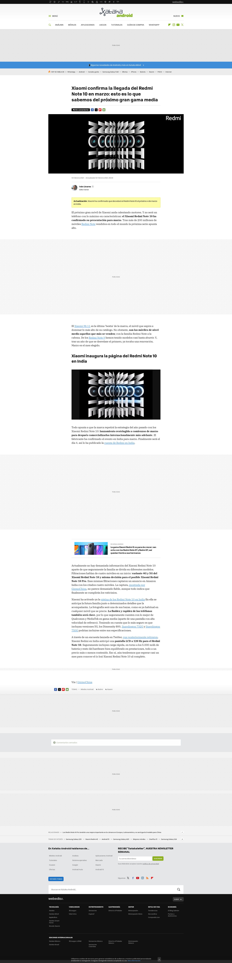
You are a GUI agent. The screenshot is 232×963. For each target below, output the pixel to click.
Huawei (52, 865)
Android (82, 72)
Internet (168, 72)
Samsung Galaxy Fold (110, 72)
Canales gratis (93, 72)
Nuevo (176, 16)
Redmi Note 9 (97, 337)
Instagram (173, 24)
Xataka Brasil (54, 944)
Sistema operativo (79, 860)
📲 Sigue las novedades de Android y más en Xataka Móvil (114, 65)
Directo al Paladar (115, 910)
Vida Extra (72, 914)
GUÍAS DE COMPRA (135, 24)
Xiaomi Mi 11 (82, 326)
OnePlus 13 (153, 839)
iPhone (133, 72)
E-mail (103, 109)
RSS (147, 878)
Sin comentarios (81, 110)
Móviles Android (87, 689)
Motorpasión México (133, 942)
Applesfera (53, 917)
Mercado (99, 860)
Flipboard (169, 24)
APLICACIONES (87, 24)
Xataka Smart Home (54, 921)
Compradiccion (154, 917)
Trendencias (152, 910)
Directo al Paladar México (115, 942)
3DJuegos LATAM (75, 941)
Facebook (92, 109)
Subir (176, 899)
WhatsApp (71, 72)
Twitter (182, 24)
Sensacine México (96, 941)
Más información (134, 960)
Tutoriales (53, 860)
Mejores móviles (139, 839)
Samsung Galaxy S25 (74, 839)
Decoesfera (152, 914)
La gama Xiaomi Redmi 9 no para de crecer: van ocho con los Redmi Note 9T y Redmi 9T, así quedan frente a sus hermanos (133, 550)
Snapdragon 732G (132, 626)
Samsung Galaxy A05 (121, 839)
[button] (86, 186)
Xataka (51, 910)
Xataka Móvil (54, 914)
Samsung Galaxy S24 (169, 839)
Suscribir (158, 858)
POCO (160, 72)
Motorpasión (133, 910)
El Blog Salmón (173, 910)
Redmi (100, 689)
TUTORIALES (116, 24)
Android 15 (106, 839)
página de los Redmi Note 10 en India (123, 599)
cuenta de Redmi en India (119, 442)
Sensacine (93, 910)
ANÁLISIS (59, 24)
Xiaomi (151, 72)
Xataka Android (116, 12)
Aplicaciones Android (103, 855)
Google (75, 865)
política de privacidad (151, 864)
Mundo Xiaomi (54, 926)
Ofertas (125, 72)
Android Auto (77, 869)
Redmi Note (88, 224)
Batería (142, 72)
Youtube (178, 24)
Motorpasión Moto (135, 914)
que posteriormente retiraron (140, 637)
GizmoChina (84, 682)
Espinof (91, 914)
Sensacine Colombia (93, 945)
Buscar (179, 889)
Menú (55, 16)
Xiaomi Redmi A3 (91, 839)
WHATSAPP (154, 24)
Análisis (75, 855)
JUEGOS (102, 24)
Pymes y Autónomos (172, 915)
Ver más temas (56, 879)
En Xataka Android (117, 544)
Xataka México (54, 941)
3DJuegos (72, 910)
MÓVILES (72, 24)
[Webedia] (55, 898)
